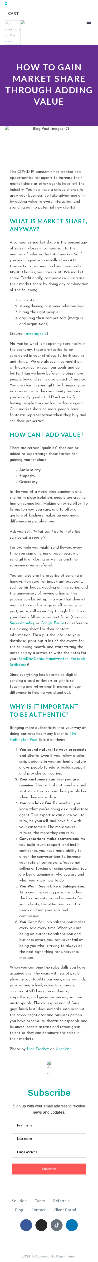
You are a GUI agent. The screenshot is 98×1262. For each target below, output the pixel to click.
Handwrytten (57, 659)
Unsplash (64, 1049)
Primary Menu (88, 22)
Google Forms (52, 623)
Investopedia (35, 334)
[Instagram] (41, 1225)
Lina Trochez (38, 1049)
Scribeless (18, 665)
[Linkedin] (72, 1225)
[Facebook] (26, 1225)
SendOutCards (31, 659)
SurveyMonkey (22, 623)
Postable (78, 659)
